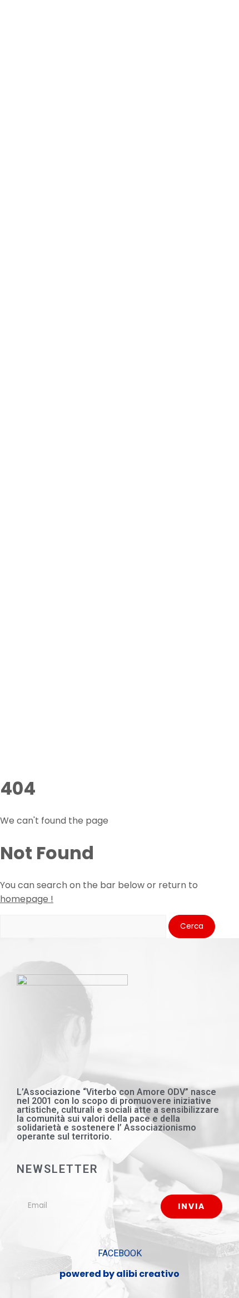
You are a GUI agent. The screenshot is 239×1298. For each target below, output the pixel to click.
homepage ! (26, 899)
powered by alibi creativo (119, 1273)
